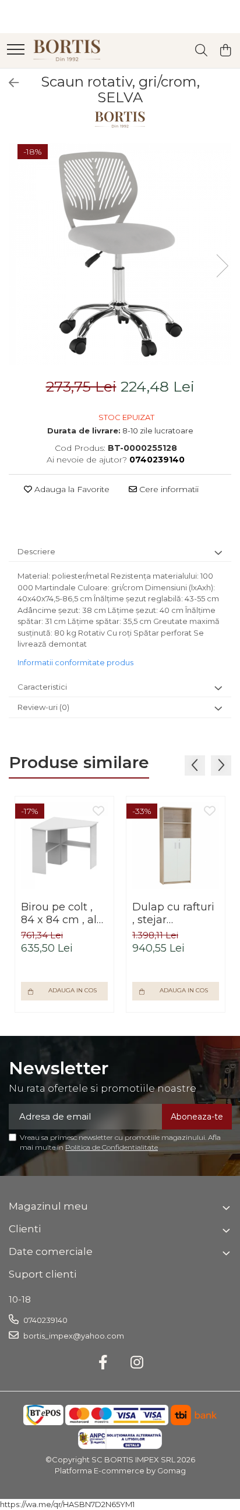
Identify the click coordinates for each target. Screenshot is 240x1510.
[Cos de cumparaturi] (225, 51)
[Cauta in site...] (201, 51)
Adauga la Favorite (71, 489)
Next (222, 266)
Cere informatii (168, 489)
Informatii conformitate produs (75, 662)
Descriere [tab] (36, 551)
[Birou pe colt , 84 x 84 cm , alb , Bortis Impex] (64, 845)
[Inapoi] (8, 83)
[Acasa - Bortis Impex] (67, 50)
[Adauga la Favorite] (98, 811)
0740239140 (45, 1320)
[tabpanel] (120, 254)
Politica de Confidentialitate (111, 1147)
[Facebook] (103, 1363)
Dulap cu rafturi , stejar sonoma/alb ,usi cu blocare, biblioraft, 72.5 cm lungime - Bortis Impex (173, 913)
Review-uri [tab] (43, 707)
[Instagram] (137, 1363)
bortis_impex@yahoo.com (73, 1335)
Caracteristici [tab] (42, 686)
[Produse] (15, 50)
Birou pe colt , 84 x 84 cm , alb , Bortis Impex (62, 913)
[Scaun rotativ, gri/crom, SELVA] (120, 254)
